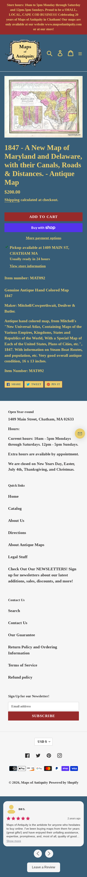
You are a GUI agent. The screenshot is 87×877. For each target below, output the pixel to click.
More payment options (43, 238)
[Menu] (80, 53)
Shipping (12, 200)
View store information (28, 266)
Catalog (15, 508)
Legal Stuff (18, 557)
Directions (17, 532)
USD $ (42, 741)
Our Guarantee (21, 635)
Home (13, 496)
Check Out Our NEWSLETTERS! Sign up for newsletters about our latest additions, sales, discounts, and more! (42, 575)
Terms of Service (22, 665)
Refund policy (20, 677)
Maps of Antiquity (34, 782)
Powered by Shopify (64, 782)
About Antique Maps (26, 544)
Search (14, 610)
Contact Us (17, 622)
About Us (16, 520)
